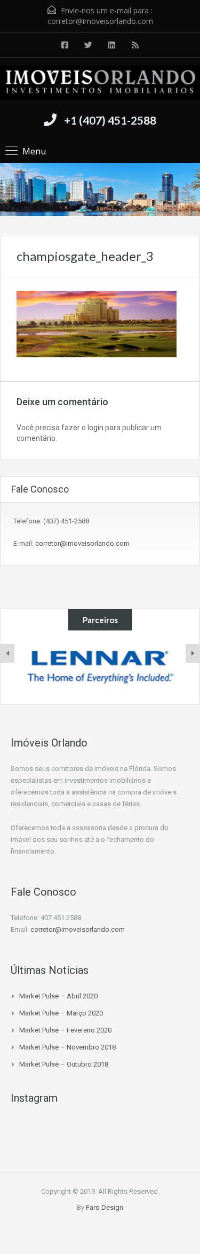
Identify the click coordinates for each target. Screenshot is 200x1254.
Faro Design (104, 1207)
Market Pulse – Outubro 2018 (63, 1064)
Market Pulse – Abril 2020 (58, 996)
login (95, 427)
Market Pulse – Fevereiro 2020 (65, 1030)
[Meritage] (100, 667)
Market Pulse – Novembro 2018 (67, 1047)
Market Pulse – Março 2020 (61, 1013)
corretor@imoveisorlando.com (100, 21)
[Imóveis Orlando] (100, 84)
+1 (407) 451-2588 (110, 120)
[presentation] (7, 653)
